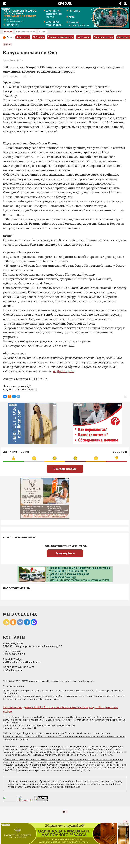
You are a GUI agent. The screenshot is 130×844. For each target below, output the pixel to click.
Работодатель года (103, 37)
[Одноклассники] (9, 396)
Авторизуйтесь (65, 553)
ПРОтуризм (38, 37)
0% (13, 458)
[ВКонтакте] (5, 396)
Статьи (42, 31)
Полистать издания (13, 686)
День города (22, 37)
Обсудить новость (65, 468)
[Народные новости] (119, 3)
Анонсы (7, 44)
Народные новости (25, 31)
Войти (125, 3)
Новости (8, 31)
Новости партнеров (86, 781)
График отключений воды (60, 37)
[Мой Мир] (14, 396)
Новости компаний (17, 588)
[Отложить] (24, 76)
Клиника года (83, 37)
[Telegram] (18, 396)
